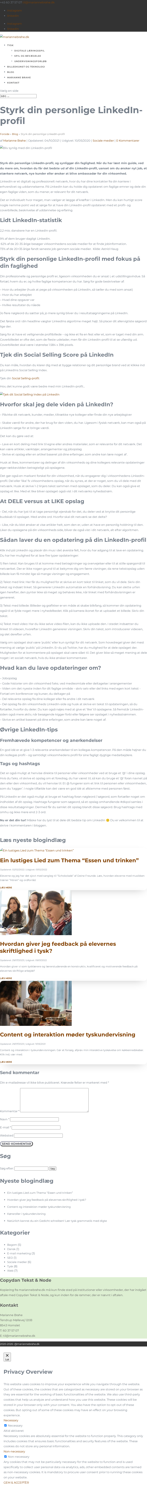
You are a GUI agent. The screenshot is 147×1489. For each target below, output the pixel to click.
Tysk (10, 45)
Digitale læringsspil (29, 50)
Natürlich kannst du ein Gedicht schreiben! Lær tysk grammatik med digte (57, 1221)
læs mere (6, 887)
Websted (6, 1135)
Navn (4, 1119)
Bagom (12, 1244)
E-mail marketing (19, 1253)
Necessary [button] (11, 1420)
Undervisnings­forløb (30, 61)
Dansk (11, 1249)
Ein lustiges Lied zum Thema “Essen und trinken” (69, 860)
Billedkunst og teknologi (26, 66)
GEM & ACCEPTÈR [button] (16, 1482)
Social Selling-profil (25, 378)
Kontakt (13, 82)
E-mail (5, 1127)
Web (10, 1270)
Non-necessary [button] (14, 1451)
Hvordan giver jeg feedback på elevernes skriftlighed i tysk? (46, 1199)
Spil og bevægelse (27, 56)
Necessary (15, 1425)
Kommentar (9, 1111)
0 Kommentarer (127, 140)
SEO (10, 1257)
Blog (10, 72)
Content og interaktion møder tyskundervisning (67, 1034)
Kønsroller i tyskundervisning (26, 1213)
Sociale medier (103, 140)
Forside (4, 134)
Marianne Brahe (19, 77)
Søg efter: (7, 1168)
